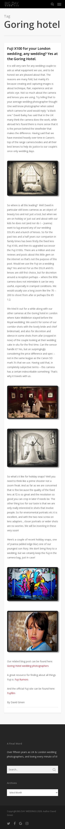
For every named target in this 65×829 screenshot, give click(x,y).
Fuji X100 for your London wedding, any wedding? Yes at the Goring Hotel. (32, 53)
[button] (59, 4)
